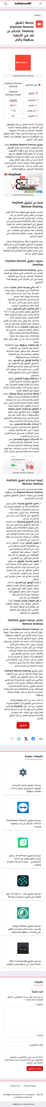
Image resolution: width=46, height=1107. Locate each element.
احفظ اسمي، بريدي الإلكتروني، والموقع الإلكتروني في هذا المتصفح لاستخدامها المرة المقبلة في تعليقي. (23, 1060)
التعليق (39, 1004)
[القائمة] (40, 3)
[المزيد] (11, 739)
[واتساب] (18, 739)
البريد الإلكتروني (35, 1045)
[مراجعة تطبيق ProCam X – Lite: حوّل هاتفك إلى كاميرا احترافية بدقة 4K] (23, 886)
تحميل (23, 725)
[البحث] (5, 3)
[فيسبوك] (33, 739)
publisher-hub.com (23, 1097)
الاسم (40, 1035)
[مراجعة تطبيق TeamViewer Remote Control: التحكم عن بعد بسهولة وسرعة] (23, 814)
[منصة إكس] (26, 739)
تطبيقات (37, 15)
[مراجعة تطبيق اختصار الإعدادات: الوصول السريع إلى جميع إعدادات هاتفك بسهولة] (23, 779)
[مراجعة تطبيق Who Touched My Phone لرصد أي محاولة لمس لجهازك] (23, 953)
